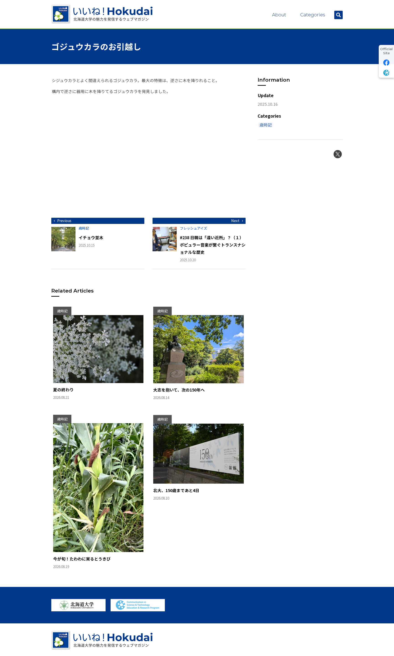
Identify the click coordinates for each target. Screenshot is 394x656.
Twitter (338, 154)
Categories (312, 15)
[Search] (338, 15)
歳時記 (265, 124)
